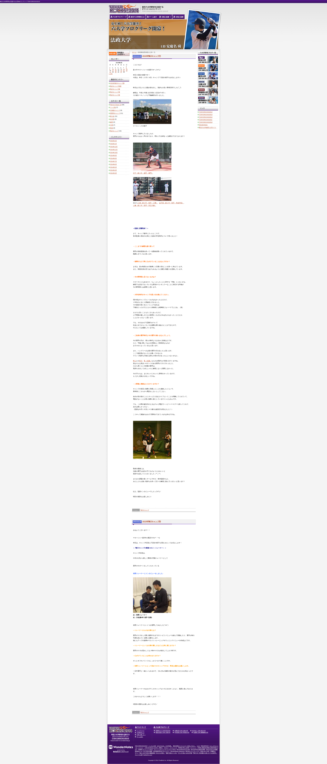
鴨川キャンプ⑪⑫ (115, 86)
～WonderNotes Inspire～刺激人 (153, 747)
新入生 (112, 116)
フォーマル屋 (139, 755)
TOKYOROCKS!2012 (205, 117)
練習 (111, 122)
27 (121, 72)
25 (115, 72)
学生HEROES (205, 746)
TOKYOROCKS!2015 (141, 746)
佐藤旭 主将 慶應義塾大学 (200, 732)
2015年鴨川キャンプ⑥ (151, 521)
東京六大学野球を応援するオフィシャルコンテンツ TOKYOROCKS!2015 (123, 8)
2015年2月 (113, 141)
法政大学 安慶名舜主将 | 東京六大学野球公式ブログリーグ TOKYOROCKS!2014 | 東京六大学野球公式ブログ (163, 34)
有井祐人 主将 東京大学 (199, 730)
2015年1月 (113, 143)
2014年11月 (114, 149)
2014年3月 (113, 173)
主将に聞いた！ (141, 734)
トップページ (140, 730)
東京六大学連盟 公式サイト (207, 127)
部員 (111, 128)
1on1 (198, 746)
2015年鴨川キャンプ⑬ (117, 83)
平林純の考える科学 (183, 747)
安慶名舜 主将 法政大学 (181, 730)
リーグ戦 (113, 107)
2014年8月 (113, 158)
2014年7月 (113, 161)
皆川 (140, 361)
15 (126, 69)
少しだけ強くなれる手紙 (185, 753)
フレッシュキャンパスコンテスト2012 (165, 749)
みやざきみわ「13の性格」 (164, 746)
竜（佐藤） (147, 361)
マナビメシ (193, 747)
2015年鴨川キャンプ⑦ (151, 56)
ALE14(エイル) (147, 755)
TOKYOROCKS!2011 (205, 119)
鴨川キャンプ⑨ (115, 92)
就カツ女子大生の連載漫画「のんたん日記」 (152, 753)
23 (110, 72)
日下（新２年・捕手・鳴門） (143, 173)
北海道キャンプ (115, 110)
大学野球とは (140, 732)
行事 (111, 125)
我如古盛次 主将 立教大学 (163, 732)
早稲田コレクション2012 (145, 749)
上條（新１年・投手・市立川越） (144, 205)
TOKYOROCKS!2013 (205, 114)
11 (115, 69)
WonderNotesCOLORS (183, 749)
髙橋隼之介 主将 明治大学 (163, 730)
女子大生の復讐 (147, 751)
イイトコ (140, 747)
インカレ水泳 (152, 746)
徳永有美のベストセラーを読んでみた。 (184, 746)
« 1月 (111, 74)
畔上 (134, 361)
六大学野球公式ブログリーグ (118, 16)
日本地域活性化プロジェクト (161, 751)
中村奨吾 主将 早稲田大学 (181, 732)
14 (124, 69)
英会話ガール (139, 751)
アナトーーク (173, 747)
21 (124, 70)
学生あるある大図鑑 (212, 749)
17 (113, 70)
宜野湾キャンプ (115, 113)
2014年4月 (113, 170)
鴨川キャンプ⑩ (115, 89)
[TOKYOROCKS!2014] (120, 738)
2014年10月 (114, 152)
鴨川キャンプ (145, 510)
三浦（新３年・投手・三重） (148, 203)
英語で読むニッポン (171, 753)
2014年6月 (113, 164)
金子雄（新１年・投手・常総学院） (171, 203)
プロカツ (166, 747)
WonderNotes (203, 125)
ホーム (134, 52)
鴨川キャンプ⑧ (115, 95)
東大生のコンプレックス (192, 751)
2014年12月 (114, 146)
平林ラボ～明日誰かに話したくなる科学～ (205, 753)
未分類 (112, 119)
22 (126, 70)
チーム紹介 (140, 737)
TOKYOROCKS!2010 (205, 122)
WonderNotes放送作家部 (198, 749)
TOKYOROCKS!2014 (205, 112)
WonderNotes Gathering (177, 751)
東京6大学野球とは (136, 16)
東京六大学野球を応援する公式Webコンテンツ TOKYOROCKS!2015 (20, 1)
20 (121, 70)
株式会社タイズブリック (121, 751)
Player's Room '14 (115, 104)
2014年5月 (113, 167)
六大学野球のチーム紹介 (152, 16)
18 (115, 70)
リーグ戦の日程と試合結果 (164, 16)
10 (113, 69)
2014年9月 (113, 155)
